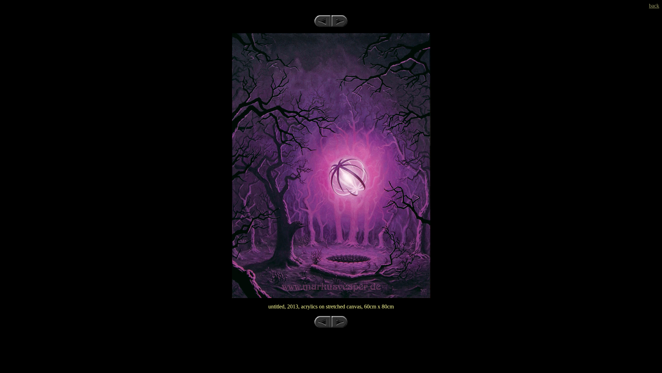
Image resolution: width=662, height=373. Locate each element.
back (654, 6)
